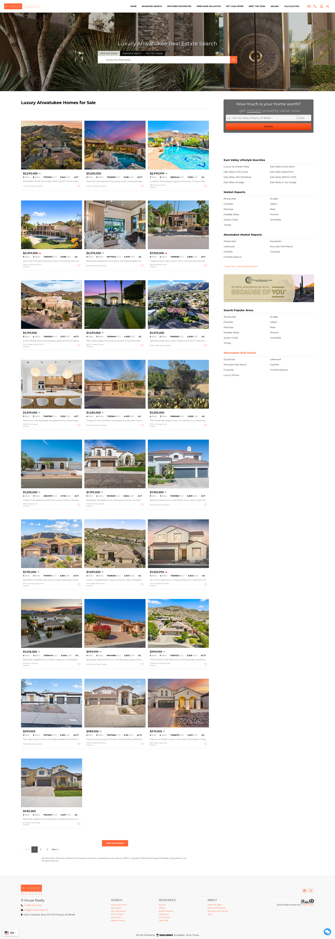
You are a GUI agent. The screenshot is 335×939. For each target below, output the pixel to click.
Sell (154, 53)
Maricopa (228, 209)
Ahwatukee (230, 198)
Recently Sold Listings (218, 911)
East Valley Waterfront (282, 172)
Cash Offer (163, 920)
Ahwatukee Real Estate (240, 352)
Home (133, 6)
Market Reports (166, 911)
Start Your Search (115, 843)
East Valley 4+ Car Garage (283, 182)
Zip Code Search (118, 911)
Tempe (227, 225)
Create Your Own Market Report (241, 266)
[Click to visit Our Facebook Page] (304, 890)
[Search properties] (233, 59)
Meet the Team (257, 6)
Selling (274, 6)
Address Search (118, 920)
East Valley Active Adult (282, 166)
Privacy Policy (307, 905)
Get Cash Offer (234, 6)
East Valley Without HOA (283, 177)
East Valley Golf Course (236, 172)
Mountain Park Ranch (281, 246)
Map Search (116, 908)
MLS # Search (117, 914)
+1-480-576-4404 (33, 905)
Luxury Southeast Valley (236, 166)
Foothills (228, 252)
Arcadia (274, 198)
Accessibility (179, 935)
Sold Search (116, 917)
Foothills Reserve (233, 257)
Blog (210, 914)
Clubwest (275, 252)
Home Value (164, 917)
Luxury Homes (231, 375)
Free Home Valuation (209, 6)
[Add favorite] (78, 186)
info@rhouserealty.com (36, 910)
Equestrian (275, 241)
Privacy (195, 935)
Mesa (272, 209)
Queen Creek (231, 219)
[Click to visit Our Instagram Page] (311, 890)
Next (54, 849)
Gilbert (273, 204)
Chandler (228, 204)
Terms (188, 935)
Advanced (132, 53)
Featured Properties (179, 6)
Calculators (291, 6)
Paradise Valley (231, 214)
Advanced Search (152, 6)
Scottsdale (275, 219)
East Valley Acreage (234, 182)
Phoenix (274, 214)
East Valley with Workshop (237, 177)
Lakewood (229, 246)
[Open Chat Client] (327, 931)
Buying (162, 905)
